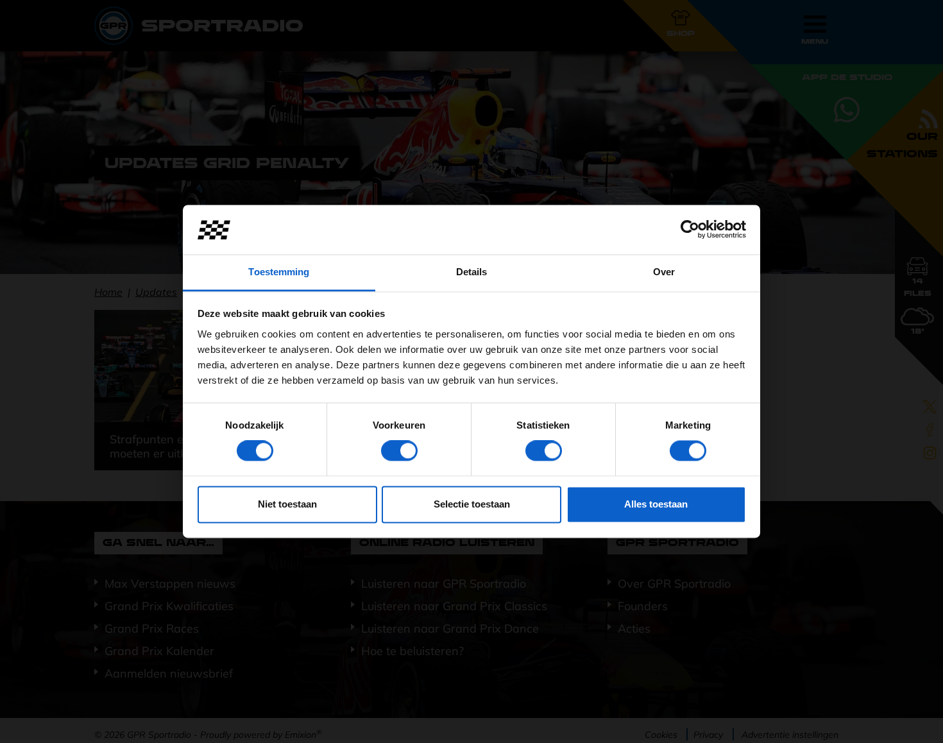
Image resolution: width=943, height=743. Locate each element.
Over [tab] (664, 271)
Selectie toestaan (472, 504)
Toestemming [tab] (278, 271)
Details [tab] (472, 271)
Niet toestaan (287, 504)
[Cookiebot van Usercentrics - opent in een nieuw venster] (690, 229)
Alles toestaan (656, 504)
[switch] (399, 451)
